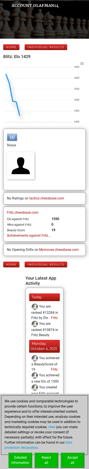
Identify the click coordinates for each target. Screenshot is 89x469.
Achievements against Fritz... (29, 235)
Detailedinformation (20, 460)
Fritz (54, 318)
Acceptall (72, 460)
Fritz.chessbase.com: (23, 212)
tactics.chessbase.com (46, 198)
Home (11, 47)
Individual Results (46, 47)
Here (51, 427)
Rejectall (46, 460)
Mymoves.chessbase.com (59, 250)
